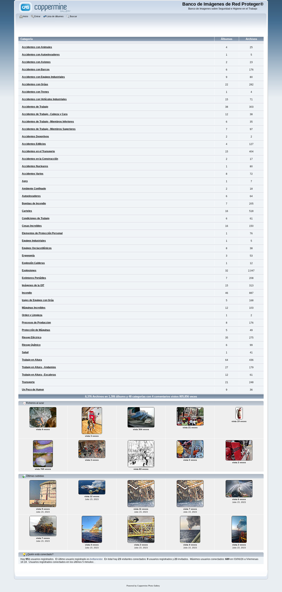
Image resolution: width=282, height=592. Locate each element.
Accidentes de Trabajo (35, 106)
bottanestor (96, 559)
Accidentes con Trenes (35, 91)
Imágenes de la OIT (33, 285)
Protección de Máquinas (36, 330)
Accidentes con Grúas (35, 84)
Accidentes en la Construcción (40, 158)
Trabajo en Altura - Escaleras (39, 374)
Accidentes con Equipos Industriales (43, 76)
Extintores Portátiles (34, 277)
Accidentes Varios (32, 173)
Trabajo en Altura (32, 359)
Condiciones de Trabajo (35, 218)
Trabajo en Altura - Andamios (39, 367)
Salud (25, 352)
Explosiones (29, 270)
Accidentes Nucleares (35, 166)
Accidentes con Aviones (36, 62)
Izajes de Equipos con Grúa (38, 300)
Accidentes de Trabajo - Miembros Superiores (49, 129)
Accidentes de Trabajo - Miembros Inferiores (48, 121)
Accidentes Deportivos (35, 136)
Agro (25, 181)
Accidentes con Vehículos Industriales (44, 99)
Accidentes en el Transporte (38, 151)
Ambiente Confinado (34, 188)
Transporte (28, 382)
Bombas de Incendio (34, 203)
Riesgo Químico (31, 344)
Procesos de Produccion (36, 322)
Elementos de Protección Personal (42, 233)
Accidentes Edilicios (34, 143)
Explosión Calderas (33, 263)
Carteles (27, 210)
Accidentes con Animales (37, 47)
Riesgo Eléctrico (31, 337)
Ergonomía (28, 255)
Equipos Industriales (34, 240)
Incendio (27, 292)
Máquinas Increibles (33, 307)
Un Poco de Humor (33, 389)
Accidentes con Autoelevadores (41, 54)
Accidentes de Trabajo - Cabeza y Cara (45, 114)
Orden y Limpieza (32, 315)
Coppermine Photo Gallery (148, 586)
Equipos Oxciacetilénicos (37, 248)
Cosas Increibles (32, 225)
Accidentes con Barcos (36, 69)
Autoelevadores (31, 196)
